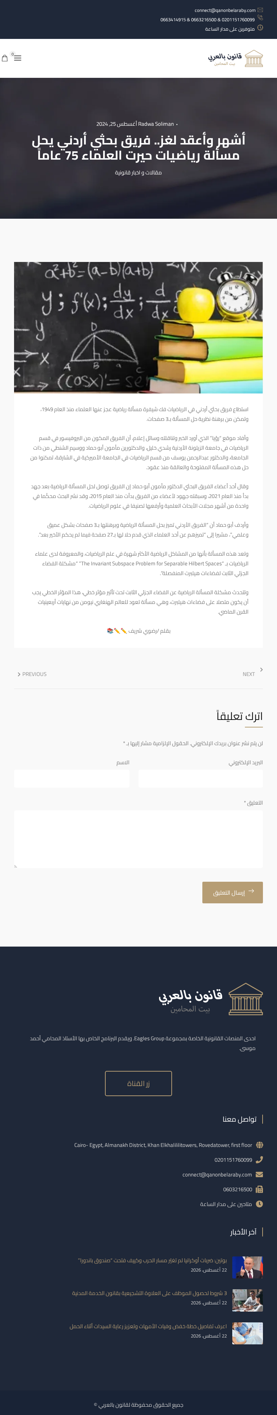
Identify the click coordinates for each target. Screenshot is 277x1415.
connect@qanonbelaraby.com (225, 10)
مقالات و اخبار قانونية (138, 172)
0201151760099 (233, 1159)
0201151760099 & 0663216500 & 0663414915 (208, 19)
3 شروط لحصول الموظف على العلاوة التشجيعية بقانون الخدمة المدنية (149, 1293)
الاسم (122, 762)
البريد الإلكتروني (246, 762)
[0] (4, 58)
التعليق (253, 802)
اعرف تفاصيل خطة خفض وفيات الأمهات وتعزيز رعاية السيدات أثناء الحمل (148, 1326)
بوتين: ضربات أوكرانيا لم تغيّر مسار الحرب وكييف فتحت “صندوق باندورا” (152, 1260)
